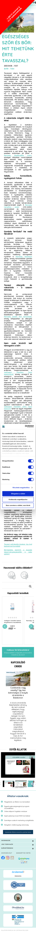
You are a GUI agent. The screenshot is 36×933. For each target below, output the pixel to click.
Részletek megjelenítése (21, 487)
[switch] (31, 467)
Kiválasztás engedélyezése (18, 499)
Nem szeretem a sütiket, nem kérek (18, 505)
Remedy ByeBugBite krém (18, 155)
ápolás (6, 69)
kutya (12, 69)
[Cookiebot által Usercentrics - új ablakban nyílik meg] (25, 426)
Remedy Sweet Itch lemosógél (18, 317)
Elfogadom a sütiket (18, 493)
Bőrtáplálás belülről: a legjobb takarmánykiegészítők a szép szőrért (18, 552)
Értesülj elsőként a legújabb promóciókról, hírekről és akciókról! (18, 652)
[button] (17, 17)
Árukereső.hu (18, 875)
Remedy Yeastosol (24, 256)
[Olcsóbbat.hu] (18, 908)
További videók (18, 787)
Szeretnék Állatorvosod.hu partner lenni (18, 832)
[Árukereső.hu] (18, 873)
